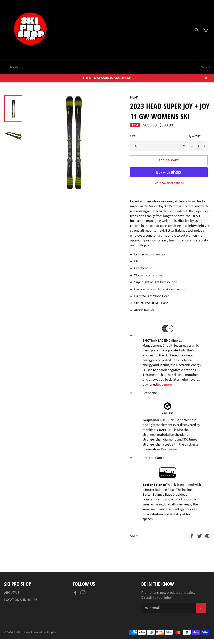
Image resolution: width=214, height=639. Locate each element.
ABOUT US (11, 592)
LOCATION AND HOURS (21, 599)
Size (132, 136)
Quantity (194, 136)
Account (205, 67)
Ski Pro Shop (22, 632)
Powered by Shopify (43, 632)
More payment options (168, 183)
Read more (164, 384)
